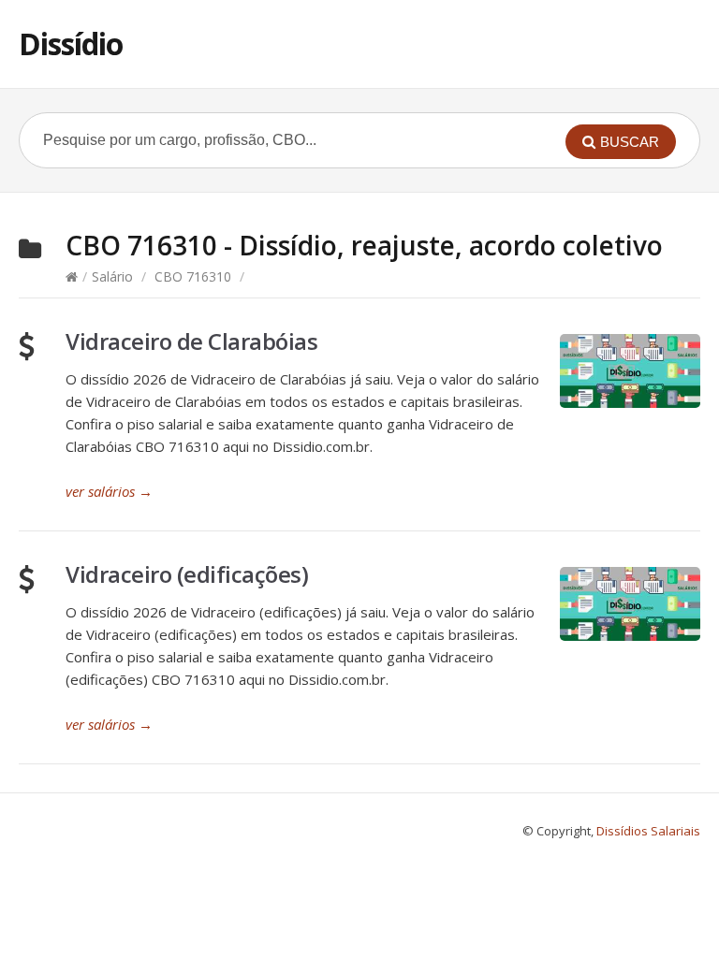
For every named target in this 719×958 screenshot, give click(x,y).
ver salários (109, 491)
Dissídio (71, 43)
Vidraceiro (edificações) (187, 574)
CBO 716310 (192, 276)
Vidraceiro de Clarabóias (191, 341)
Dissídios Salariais (648, 830)
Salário (112, 276)
